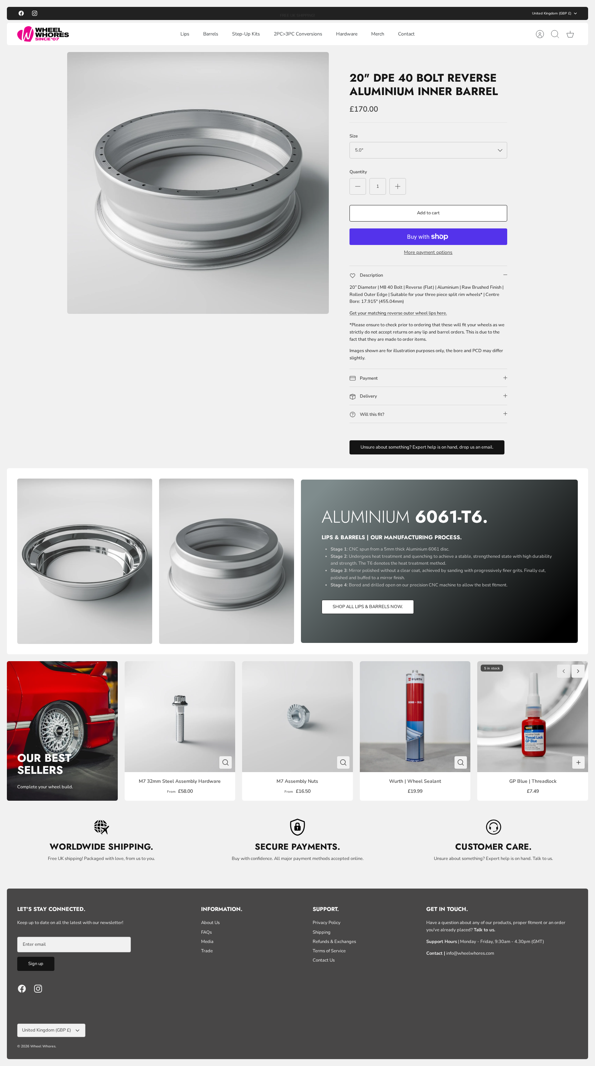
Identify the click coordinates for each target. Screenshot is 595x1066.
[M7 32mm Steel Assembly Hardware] (180, 716)
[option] (198, 183)
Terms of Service (329, 951)
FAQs (206, 932)
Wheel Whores (42, 1046)
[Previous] (224, 13)
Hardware (346, 34)
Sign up (35, 964)
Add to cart (428, 213)
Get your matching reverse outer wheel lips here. (398, 313)
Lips (184, 34)
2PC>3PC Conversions (298, 34)
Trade (207, 951)
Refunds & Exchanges (334, 942)
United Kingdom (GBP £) (551, 13)
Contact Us (324, 960)
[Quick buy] (225, 762)
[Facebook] (21, 13)
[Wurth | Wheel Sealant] (415, 716)
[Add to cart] (578, 762)
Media (207, 942)
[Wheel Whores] (43, 34)
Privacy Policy (327, 923)
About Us (210, 923)
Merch (377, 34)
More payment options (428, 253)
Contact (406, 34)
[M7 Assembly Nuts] (297, 716)
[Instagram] (34, 13)
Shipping (322, 932)
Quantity (358, 172)
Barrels (210, 34)
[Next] (371, 13)
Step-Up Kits (246, 34)
